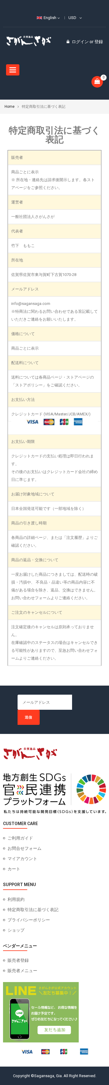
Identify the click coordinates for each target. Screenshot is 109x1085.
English (50, 17)
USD (72, 17)
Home (10, 106)
